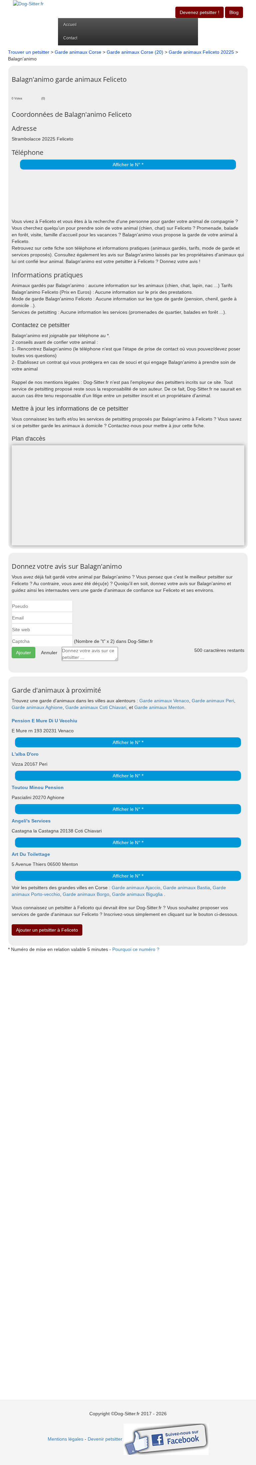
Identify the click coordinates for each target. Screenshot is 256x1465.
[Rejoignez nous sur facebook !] (166, 1439)
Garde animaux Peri (213, 700)
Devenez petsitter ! (199, 12)
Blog (234, 12)
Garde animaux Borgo (86, 894)
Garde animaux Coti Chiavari (95, 707)
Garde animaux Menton (159, 707)
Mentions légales (65, 1439)
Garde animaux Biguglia (137, 894)
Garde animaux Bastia (186, 887)
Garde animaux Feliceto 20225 (202, 52)
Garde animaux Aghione (37, 707)
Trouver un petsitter (28, 52)
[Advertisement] (90, 195)
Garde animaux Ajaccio (136, 887)
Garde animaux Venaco (164, 700)
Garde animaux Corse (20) (135, 52)
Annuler (49, 652)
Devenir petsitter (105, 1439)
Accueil (70, 24)
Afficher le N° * (128, 164)
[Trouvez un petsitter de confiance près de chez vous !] (28, 3)
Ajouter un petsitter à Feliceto (47, 930)
